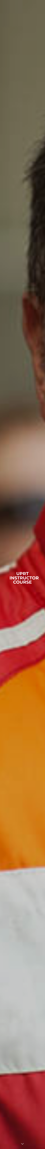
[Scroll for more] (22, 1144)
